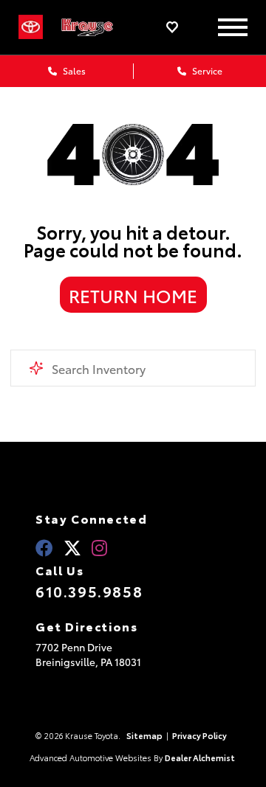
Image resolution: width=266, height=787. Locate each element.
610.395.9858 (89, 590)
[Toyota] (30, 27)
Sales (73, 70)
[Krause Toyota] (93, 27)
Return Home (133, 295)
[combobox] (132, 368)
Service (206, 70)
